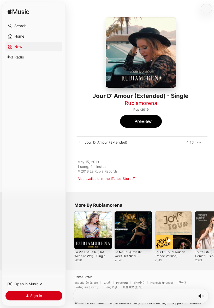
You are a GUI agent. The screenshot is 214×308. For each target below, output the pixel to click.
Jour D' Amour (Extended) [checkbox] (106, 142)
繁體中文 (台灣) (132, 287)
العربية (107, 282)
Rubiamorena (141, 103)
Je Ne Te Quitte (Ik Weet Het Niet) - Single (128, 256)
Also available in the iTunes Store (105, 178)
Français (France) (161, 282)
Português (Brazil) (86, 287)
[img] (18, 12)
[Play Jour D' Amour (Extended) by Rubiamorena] (79, 142)
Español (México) (86, 282)
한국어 (182, 282)
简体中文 (139, 282)
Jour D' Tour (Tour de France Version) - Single (170, 256)
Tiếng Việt (110, 287)
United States (83, 277)
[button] (34, 25)
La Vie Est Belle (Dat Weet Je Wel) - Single (89, 254)
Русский (122, 282)
